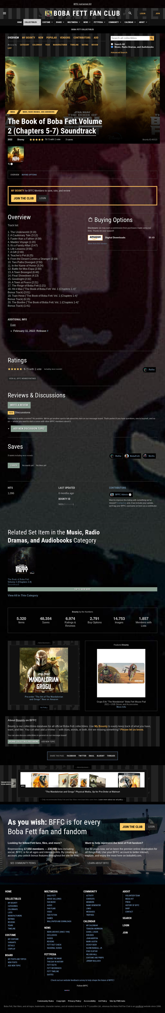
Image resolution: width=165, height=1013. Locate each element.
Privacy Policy (74, 1001)
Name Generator (93, 905)
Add (96, 37)
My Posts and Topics (17, 959)
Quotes (50, 974)
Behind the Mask (54, 958)
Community (114, 22)
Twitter (82, 756)
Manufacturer (60, 45)
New (40, 37)
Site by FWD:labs (117, 1001)
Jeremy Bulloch (93, 961)
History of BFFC (132, 905)
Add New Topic (48, 741)
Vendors (65, 37)
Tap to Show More (82, 589)
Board (59, 22)
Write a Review (19, 405)
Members (90, 902)
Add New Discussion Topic (28, 428)
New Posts (12, 962)
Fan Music (51, 902)
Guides (50, 938)
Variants (12, 942)
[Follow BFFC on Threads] (92, 992)
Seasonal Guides (54, 948)
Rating (85, 45)
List (10, 48)
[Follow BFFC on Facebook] (67, 992)
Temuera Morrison (94, 929)
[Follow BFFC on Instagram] (72, 992)
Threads (111, 756)
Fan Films (51, 908)
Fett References (54, 968)
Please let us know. (132, 729)
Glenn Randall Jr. (94, 948)
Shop (127, 908)
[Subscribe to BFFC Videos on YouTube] (87, 992)
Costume (46, 22)
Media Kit (129, 899)
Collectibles (31, 22)
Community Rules (45, 1001)
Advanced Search (119, 52)
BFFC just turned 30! (83, 4)
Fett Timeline (53, 971)
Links (88, 908)
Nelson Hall (91, 954)
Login (142, 13)
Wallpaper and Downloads (59, 921)
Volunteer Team (132, 895)
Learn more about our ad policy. (110, 800)
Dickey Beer (91, 945)
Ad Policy (44, 707)
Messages (90, 912)
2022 (10, 139)
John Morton (92, 938)
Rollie (152, 369)
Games (50, 918)
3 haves (13, 465)
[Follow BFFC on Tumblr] (82, 992)
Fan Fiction (52, 915)
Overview (13, 37)
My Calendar (92, 925)
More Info (121, 707)
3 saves (69, 139)
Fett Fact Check (54, 945)
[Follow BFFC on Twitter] (77, 992)
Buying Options (29, 174)
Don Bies (90, 935)
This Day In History (55, 962)
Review (95, 45)
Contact (129, 912)
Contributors (82, 37)
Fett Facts (51, 965)
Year (47, 45)
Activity (89, 895)
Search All (120, 44)
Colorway (37, 45)
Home (19, 22)
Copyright (60, 1001)
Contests (90, 899)
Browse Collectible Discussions (23, 742)
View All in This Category (23, 595)
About (142, 22)
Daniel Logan (92, 932)
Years (10, 925)
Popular (51, 37)
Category (24, 45)
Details (11, 945)
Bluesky (100, 756)
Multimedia (73, 22)
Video (49, 912)
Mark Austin (91, 941)
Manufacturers (15, 916)
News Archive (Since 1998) (58, 932)
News (85, 22)
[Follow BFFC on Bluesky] (98, 992)
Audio (49, 905)
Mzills (152, 456)
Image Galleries (54, 899)
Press (127, 902)
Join (158, 13)
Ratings (11, 919)
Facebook (71, 756)
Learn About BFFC (98, 863)
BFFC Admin (121, 494)
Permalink (68, 504)
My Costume (13, 939)
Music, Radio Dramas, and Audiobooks (134, 47)
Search (127, 918)
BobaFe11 (135, 456)
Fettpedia (98, 22)
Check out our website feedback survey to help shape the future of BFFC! (82, 980)
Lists (10, 912)
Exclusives (52, 935)
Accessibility (90, 1001)
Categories (13, 906)
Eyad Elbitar (91, 951)
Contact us (121, 503)
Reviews (11, 922)
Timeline (74, 45)
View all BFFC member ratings (22, 378)
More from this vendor (97, 243)
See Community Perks (23, 863)
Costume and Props (95, 958)
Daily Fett (51, 895)
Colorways (13, 909)
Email (91, 756)
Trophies (90, 915)
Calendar (129, 22)
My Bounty (28, 37)
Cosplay (11, 949)
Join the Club (24, 198)
